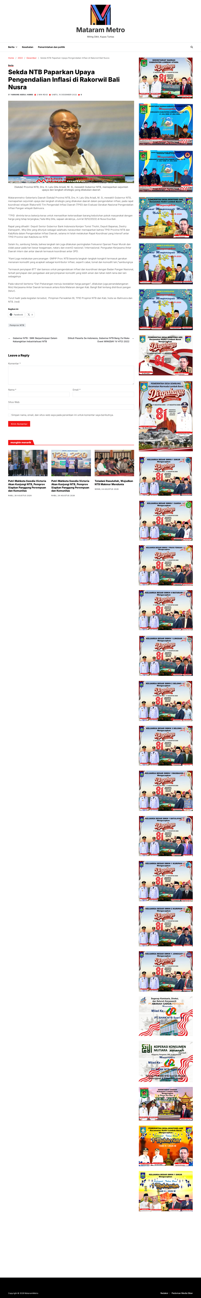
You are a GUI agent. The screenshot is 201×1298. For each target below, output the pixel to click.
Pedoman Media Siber (182, 1293)
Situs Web (13, 402)
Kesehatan (27, 47)
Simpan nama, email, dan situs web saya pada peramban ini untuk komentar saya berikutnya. (62, 415)
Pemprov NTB (17, 325)
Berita (11, 47)
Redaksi (164, 1293)
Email (77, 390)
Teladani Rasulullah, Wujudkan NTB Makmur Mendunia (114, 482)
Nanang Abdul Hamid (22, 95)
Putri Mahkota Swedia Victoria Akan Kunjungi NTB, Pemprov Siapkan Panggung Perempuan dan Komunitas (27, 485)
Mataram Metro (100, 30)
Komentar (14, 363)
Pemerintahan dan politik (51, 47)
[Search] (192, 47)
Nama (12, 390)
